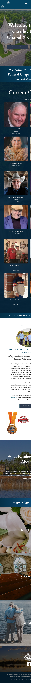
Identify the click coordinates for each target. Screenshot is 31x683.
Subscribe (12, 315)
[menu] (25, 3)
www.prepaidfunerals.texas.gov (15, 674)
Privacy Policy (24, 681)
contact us (14, 398)
